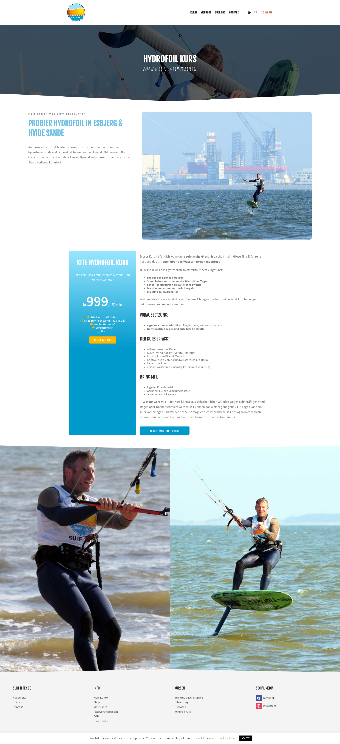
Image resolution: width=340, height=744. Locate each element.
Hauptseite (19, 697)
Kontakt (18, 707)
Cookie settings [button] (227, 738)
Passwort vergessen (106, 711)
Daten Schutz (102, 721)
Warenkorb (100, 707)
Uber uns (18, 702)
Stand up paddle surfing (189, 697)
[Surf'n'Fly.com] (76, 12)
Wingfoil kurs (183, 711)
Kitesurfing (181, 702)
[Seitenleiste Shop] (249, 12)
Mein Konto (101, 697)
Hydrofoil (180, 707)
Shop (97, 702)
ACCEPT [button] (246, 738)
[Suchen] (256, 12)
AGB (96, 716)
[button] (147, 176)
